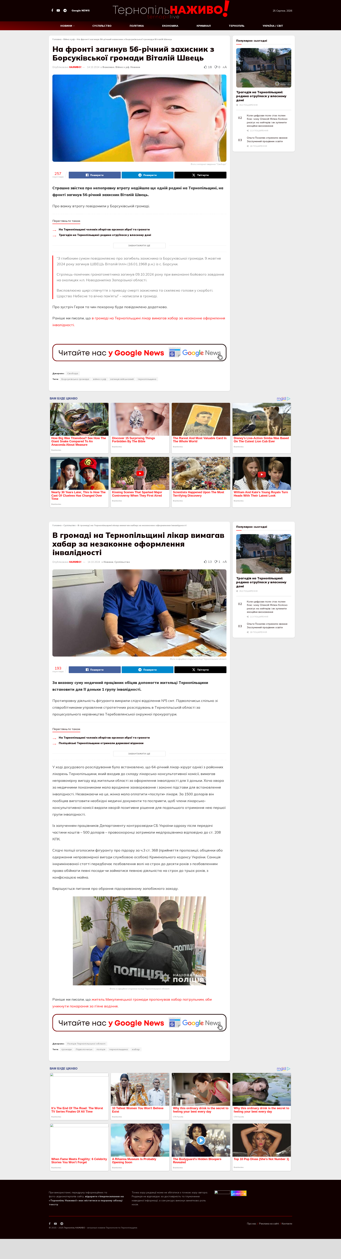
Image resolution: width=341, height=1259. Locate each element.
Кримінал (204, 25)
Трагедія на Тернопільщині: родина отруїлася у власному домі (105, 235)
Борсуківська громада (75, 379)
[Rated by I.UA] (222, 1193)
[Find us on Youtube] (58, 11)
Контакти (287, 1223)
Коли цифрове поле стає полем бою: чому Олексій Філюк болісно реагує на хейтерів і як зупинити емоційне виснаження (267, 121)
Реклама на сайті (269, 1223)
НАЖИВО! (75, 67)
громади (66, 1049)
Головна (56, 39)
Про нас (251, 1223)
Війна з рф (69, 39)
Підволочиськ (84, 1049)
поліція (101, 1049)
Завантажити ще (139, 245)
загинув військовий (122, 379)
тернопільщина (147, 379)
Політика (137, 25)
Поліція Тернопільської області (86, 1043)
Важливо (108, 67)
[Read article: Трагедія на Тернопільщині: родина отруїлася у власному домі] (263, 68)
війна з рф (99, 379)
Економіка (170, 25)
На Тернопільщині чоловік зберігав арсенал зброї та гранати (104, 229)
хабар (136, 1049)
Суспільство (102, 25)
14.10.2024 (93, 67)
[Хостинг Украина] (239, 1193)
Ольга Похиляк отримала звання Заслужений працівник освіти (267, 139)
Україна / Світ (273, 25)
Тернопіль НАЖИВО (74, 1227)
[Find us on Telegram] (65, 11)
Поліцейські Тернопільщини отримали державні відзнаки (101, 743)
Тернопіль (236, 25)
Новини (66, 25)
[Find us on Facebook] (52, 11)
